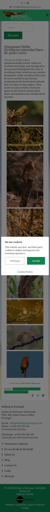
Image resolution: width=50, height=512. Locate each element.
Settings (15, 260)
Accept (36, 260)
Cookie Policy (25, 271)
